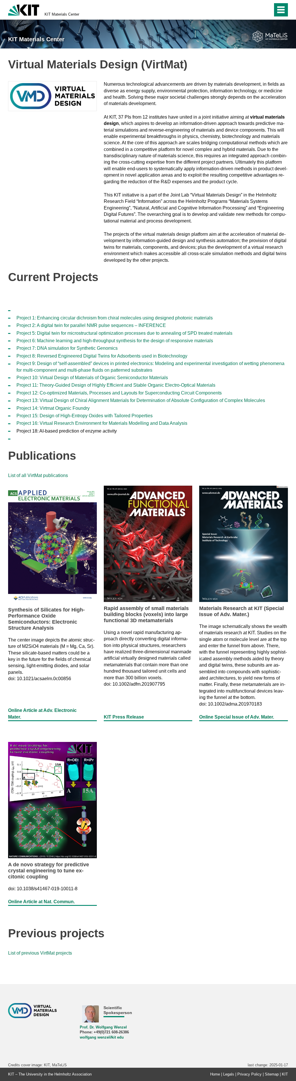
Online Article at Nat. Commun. (41, 901)
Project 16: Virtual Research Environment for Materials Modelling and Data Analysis (101, 423)
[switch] (266, 10)
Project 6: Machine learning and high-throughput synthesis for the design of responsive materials (114, 340)
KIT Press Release (124, 717)
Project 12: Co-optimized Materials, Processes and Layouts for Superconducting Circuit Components (119, 392)
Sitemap (272, 1074)
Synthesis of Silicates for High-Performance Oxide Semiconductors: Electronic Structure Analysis (46, 619)
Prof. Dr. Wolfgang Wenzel (103, 1027)
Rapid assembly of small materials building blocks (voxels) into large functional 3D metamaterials (146, 614)
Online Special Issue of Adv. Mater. (236, 717)
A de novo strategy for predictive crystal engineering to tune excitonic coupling (48, 871)
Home (215, 1074)
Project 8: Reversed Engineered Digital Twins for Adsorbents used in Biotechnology (101, 356)
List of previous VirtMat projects (40, 953)
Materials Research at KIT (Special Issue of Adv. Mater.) (241, 611)
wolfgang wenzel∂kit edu (102, 1037)
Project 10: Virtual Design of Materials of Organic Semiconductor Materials (92, 377)
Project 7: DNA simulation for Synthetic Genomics (67, 348)
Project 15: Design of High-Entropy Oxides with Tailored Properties (84, 415)
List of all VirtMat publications (38, 475)
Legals (228, 1074)
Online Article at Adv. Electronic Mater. (42, 713)
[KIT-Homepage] (23, 9)
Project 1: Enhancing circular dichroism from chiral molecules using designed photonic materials (114, 317)
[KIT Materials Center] (270, 36)
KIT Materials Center (62, 14)
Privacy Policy (249, 1074)
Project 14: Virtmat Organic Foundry (53, 408)
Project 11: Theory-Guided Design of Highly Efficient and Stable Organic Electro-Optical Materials (115, 385)
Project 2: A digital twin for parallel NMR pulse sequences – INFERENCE (91, 325)
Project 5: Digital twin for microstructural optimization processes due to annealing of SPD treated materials (124, 333)
